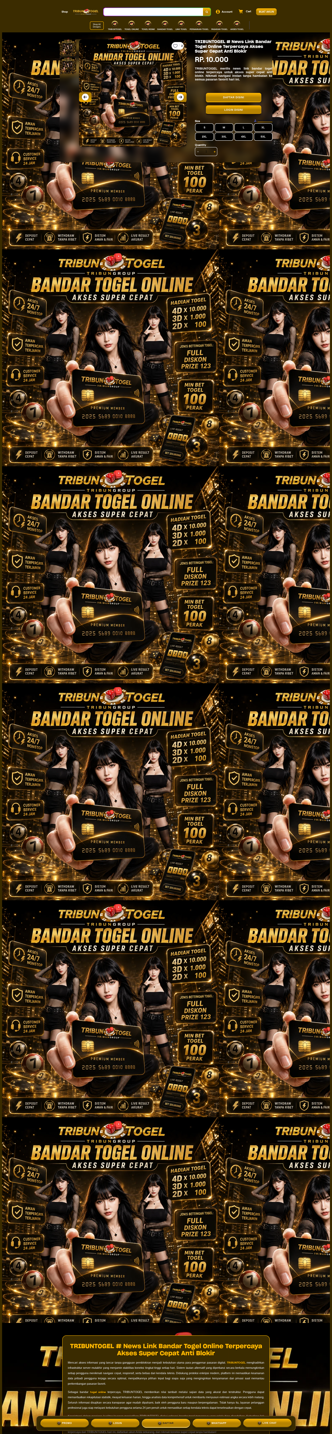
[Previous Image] (85, 97)
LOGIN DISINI (233, 109)
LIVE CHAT (269, 1422)
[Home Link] (86, 12)
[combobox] (153, 12)
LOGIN (117, 1422)
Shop (65, 11)
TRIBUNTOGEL (236, 1362)
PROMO (67, 1422)
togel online (98, 1392)
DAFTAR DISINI (233, 97)
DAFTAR (168, 1422)
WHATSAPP (218, 1422)
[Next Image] (180, 97)
